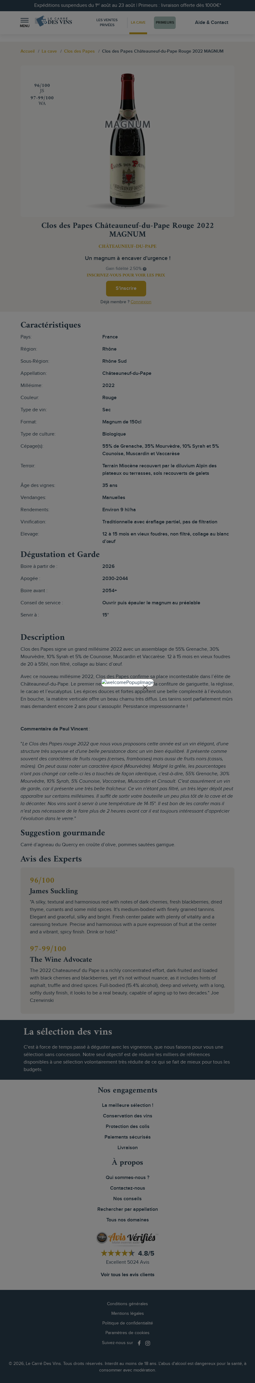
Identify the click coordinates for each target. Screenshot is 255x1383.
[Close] (145, 687)
